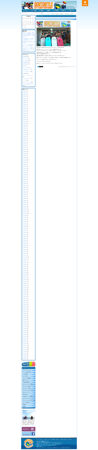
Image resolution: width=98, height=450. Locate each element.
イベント (24, 80)
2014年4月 (24, 292)
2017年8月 (24, 217)
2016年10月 (25, 236)
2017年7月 (24, 219)
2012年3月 (24, 339)
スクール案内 (45, 439)
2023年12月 (25, 111)
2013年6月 (24, 311)
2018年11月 (25, 189)
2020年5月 (24, 157)
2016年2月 (24, 251)
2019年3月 (24, 181)
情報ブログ (65, 439)
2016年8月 (24, 240)
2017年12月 (25, 209)
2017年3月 (24, 226)
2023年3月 (24, 117)
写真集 (24, 406)
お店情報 (24, 73)
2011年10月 (25, 349)
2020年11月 (25, 149)
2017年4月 (24, 225)
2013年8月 (24, 307)
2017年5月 (24, 223)
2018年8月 (24, 194)
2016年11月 (25, 234)
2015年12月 (25, 255)
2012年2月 (24, 341)
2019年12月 (25, 166)
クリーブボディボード (26, 71)
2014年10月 (25, 281)
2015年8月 (24, 262)
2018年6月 (24, 198)
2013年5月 (24, 313)
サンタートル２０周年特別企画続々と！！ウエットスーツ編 (28, 45)
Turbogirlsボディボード (27, 69)
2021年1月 (24, 147)
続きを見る (32, 424)
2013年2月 (24, 319)
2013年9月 (24, 306)
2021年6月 (24, 138)
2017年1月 (24, 230)
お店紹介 (57, 439)
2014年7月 (24, 287)
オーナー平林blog (26, 402)
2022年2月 (24, 128)
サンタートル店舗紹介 (27, 378)
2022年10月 (25, 123)
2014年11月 (25, 279)
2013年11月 (25, 302)
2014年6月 (24, 289)
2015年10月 (25, 258)
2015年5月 (24, 268)
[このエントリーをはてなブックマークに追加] (38, 66)
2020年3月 (24, 160)
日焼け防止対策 (25, 63)
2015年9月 (24, 260)
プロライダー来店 (26, 67)
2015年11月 (25, 257)
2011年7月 (24, 355)
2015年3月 (24, 272)
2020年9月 (24, 153)
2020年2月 (24, 162)
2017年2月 (24, 228)
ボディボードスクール (26, 82)
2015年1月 (24, 275)
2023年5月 (24, 113)
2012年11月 (25, 324)
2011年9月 (24, 351)
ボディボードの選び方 (27, 386)
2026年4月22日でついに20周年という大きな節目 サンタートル (28, 39)
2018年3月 (24, 204)
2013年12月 (25, 300)
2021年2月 (24, 145)
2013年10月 (25, 304)
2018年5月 (24, 200)
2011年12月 (25, 345)
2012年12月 (25, 323)
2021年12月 (25, 132)
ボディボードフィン (26, 392)
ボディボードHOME (39, 439)
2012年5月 (24, 336)
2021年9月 (24, 136)
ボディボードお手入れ (27, 388)
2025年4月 (24, 100)
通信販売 (24, 404)
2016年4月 (24, 247)
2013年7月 (24, 309)
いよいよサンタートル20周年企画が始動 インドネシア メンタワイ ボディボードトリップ (28, 49)
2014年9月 (24, 283)
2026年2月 (24, 94)
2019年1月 (24, 185)
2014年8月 (24, 285)
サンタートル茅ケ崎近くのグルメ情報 (28, 85)
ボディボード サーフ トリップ (28, 398)
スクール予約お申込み (27, 371)
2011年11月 (25, 347)
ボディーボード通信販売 (51, 439)
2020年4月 (24, 159)
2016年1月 (24, 253)
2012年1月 (24, 343)
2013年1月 (24, 321)
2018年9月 (24, 192)
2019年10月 (25, 170)
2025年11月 (25, 96)
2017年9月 (24, 215)
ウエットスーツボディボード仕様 (29, 400)
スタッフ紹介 (25, 376)
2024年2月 (24, 110)
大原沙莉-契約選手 (26, 382)
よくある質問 (25, 374)
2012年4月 (24, 338)
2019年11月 (25, 168)
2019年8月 (24, 174)
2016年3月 (24, 249)
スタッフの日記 (25, 60)
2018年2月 (24, 206)
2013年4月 (24, 315)
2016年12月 (25, 232)
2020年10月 (25, 151)
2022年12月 (25, 119)
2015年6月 (24, 266)
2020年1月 (24, 164)
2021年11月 (25, 134)
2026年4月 (24, 93)
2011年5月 (24, 358)
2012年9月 (24, 328)
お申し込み (70, 439)
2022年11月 (25, 121)
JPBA (23, 65)
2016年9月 (24, 238)
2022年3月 (24, 126)
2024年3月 (24, 108)
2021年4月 (24, 142)
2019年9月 (24, 172)
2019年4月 (24, 179)
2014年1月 (24, 298)
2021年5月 (24, 140)
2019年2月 (24, 183)
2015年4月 (24, 270)
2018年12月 (25, 187)
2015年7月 (24, 264)
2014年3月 (24, 294)
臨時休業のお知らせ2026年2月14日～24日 (29, 42)
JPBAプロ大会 (25, 394)
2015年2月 (24, 274)
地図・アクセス (25, 380)
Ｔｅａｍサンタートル (26, 78)
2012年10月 (25, 326)
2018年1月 (24, 208)
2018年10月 (25, 191)
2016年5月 (24, 245)
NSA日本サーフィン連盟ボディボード (28, 396)
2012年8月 (24, 330)
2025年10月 (25, 98)
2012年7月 (24, 332)
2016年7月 (24, 241)
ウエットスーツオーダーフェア (28, 75)
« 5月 (25, 26)
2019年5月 (24, 177)
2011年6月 (24, 356)
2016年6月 (24, 243)
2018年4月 (24, 202)
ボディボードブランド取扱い (28, 384)
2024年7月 (24, 106)
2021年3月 (24, 143)
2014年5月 (24, 290)
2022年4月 (24, 125)
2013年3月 (24, 317)
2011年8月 (24, 353)
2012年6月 (24, 334)
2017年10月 (25, 213)
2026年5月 (24, 91)
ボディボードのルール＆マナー (28, 390)
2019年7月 (24, 176)
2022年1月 (24, 130)
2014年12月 (25, 277)
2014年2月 (24, 296)
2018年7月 (24, 196)
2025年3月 (24, 102)
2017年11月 (25, 211)
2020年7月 (24, 155)
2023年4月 (24, 115)
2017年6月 (24, 221)
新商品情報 (25, 56)
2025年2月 (24, 104)
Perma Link (74, 66)
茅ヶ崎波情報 (25, 62)
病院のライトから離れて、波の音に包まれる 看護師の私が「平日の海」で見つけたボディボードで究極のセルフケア (28, 34)
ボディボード (25, 58)
